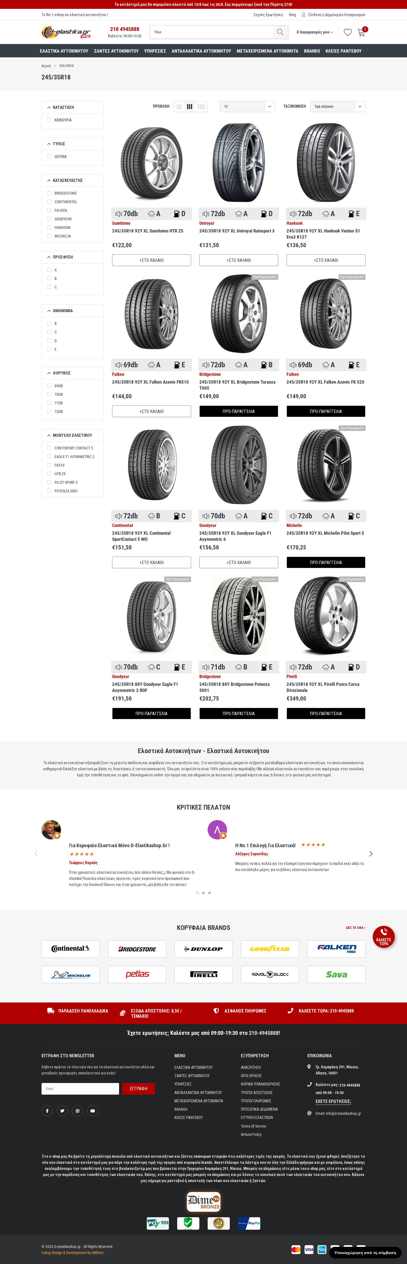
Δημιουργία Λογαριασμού (345, 15)
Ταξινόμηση (295, 106)
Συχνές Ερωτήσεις (269, 14)
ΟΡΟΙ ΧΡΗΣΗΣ (251, 1076)
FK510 (60, 465)
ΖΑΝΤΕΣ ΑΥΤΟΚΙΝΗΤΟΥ (116, 51)
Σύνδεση (315, 15)
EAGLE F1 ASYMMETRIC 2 (74, 456)
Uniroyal (206, 223)
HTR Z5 (60, 474)
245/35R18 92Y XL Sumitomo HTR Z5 (147, 231)
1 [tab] (197, 892)
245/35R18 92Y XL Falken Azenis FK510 (150, 382)
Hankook (63, 227)
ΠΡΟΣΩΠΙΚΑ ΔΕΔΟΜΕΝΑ (259, 1109)
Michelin (63, 236)
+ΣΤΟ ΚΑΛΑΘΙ (152, 260)
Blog (292, 14)
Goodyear (63, 219)
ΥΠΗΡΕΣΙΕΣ (155, 51)
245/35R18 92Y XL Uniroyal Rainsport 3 (237, 231)
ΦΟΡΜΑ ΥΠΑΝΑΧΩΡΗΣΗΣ (260, 1084)
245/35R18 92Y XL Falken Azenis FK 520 (325, 382)
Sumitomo (121, 223)
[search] (280, 32)
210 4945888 (124, 29)
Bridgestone (66, 193)
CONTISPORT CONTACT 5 (74, 448)
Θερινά (61, 156)
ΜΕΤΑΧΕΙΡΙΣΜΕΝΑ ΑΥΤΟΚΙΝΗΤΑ (267, 51)
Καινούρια (63, 120)
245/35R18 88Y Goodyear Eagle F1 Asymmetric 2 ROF (145, 687)
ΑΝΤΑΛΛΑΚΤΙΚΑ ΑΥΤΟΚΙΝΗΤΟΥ (201, 51)
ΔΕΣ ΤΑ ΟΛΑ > (355, 928)
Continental (66, 202)
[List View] (179, 106)
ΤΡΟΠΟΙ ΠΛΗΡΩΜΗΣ (256, 1101)
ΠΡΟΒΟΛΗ (161, 106)
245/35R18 (66, 66)
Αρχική (46, 66)
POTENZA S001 (66, 491)
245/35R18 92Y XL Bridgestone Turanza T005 (237, 385)
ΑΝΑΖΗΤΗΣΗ (251, 1067)
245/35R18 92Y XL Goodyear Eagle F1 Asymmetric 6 (235, 536)
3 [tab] (209, 892)
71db (59, 403)
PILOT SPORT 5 (66, 482)
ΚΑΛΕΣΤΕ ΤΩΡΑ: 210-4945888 (326, 1011)
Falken (61, 210)
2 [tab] (203, 892)
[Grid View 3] (189, 106)
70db (59, 394)
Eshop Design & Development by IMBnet (72, 1252)
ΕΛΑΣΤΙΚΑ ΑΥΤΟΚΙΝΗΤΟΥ (64, 51)
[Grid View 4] (201, 106)
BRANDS (312, 51)
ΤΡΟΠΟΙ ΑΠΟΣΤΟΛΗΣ (257, 1092)
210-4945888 (264, 1033)
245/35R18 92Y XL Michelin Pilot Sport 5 (325, 533)
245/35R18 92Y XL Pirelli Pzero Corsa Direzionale (323, 687)
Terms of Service (253, 1126)
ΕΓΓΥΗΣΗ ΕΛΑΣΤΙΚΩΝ (257, 1117)
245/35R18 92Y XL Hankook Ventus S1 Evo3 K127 (323, 234)
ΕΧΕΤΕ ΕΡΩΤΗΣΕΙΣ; (333, 1101)
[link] (151, 162)
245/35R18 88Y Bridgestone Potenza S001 (234, 687)
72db (59, 411)
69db (59, 386)
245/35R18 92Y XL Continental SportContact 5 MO (141, 536)
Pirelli (292, 676)
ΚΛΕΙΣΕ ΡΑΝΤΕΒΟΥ (344, 51)
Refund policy (251, 1134)
